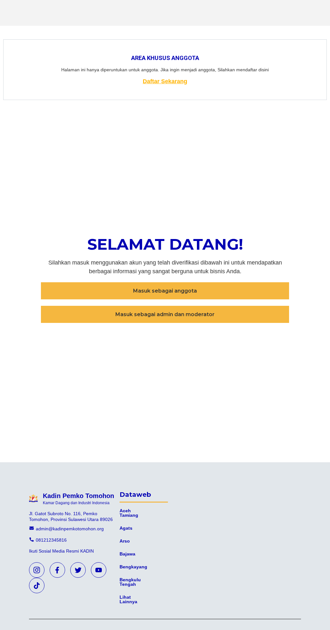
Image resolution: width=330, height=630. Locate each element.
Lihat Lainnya (128, 599)
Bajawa (127, 553)
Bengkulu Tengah (130, 582)
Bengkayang (133, 566)
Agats (126, 528)
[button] (165, 290)
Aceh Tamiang (129, 513)
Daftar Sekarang (165, 81)
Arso (125, 541)
